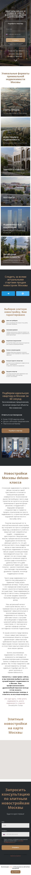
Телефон (4, 830)
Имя (3, 822)
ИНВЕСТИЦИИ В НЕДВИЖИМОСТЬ (11, 138)
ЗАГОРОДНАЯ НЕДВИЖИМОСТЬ (11, 255)
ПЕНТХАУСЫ (9, 197)
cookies (10, 867)
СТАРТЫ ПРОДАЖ (11, 110)
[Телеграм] (8, 293)
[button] (15, 430)
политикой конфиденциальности (13, 841)
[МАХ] (22, 293)
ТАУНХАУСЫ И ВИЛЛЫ (13, 169)
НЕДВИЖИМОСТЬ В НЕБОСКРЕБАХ (12, 225)
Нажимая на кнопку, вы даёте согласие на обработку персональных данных (15, 44)
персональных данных (15, 855)
